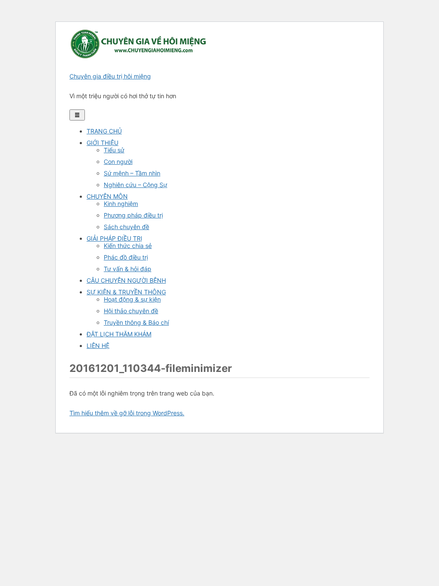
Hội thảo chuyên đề (131, 310)
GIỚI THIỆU (102, 142)
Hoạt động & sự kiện (132, 299)
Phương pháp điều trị (133, 215)
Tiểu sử (114, 150)
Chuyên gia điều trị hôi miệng (110, 76)
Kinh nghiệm (121, 203)
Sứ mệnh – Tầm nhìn (132, 173)
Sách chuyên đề (126, 226)
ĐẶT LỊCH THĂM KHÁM (119, 334)
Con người (118, 161)
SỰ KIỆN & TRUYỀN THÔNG (126, 292)
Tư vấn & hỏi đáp (127, 268)
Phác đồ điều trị (126, 257)
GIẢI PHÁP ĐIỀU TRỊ (114, 238)
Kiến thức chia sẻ (128, 245)
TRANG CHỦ (104, 131)
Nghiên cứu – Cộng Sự (135, 184)
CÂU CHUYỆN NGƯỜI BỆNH (126, 280)
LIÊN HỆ (98, 345)
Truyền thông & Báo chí (136, 322)
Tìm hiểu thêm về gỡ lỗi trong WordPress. (126, 413)
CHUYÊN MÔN (107, 196)
